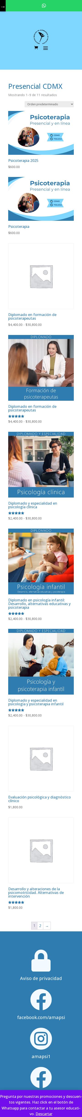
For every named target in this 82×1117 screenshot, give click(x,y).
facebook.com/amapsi (41, 1017)
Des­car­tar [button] (44, 1113)
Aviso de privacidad (41, 978)
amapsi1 (41, 1056)
